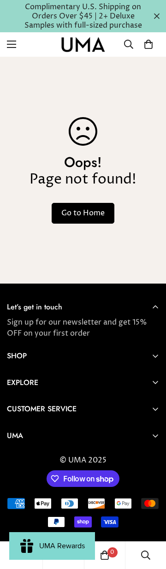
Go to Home (83, 213)
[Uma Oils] (83, 44)
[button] (148, 44)
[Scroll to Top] (149, 520)
